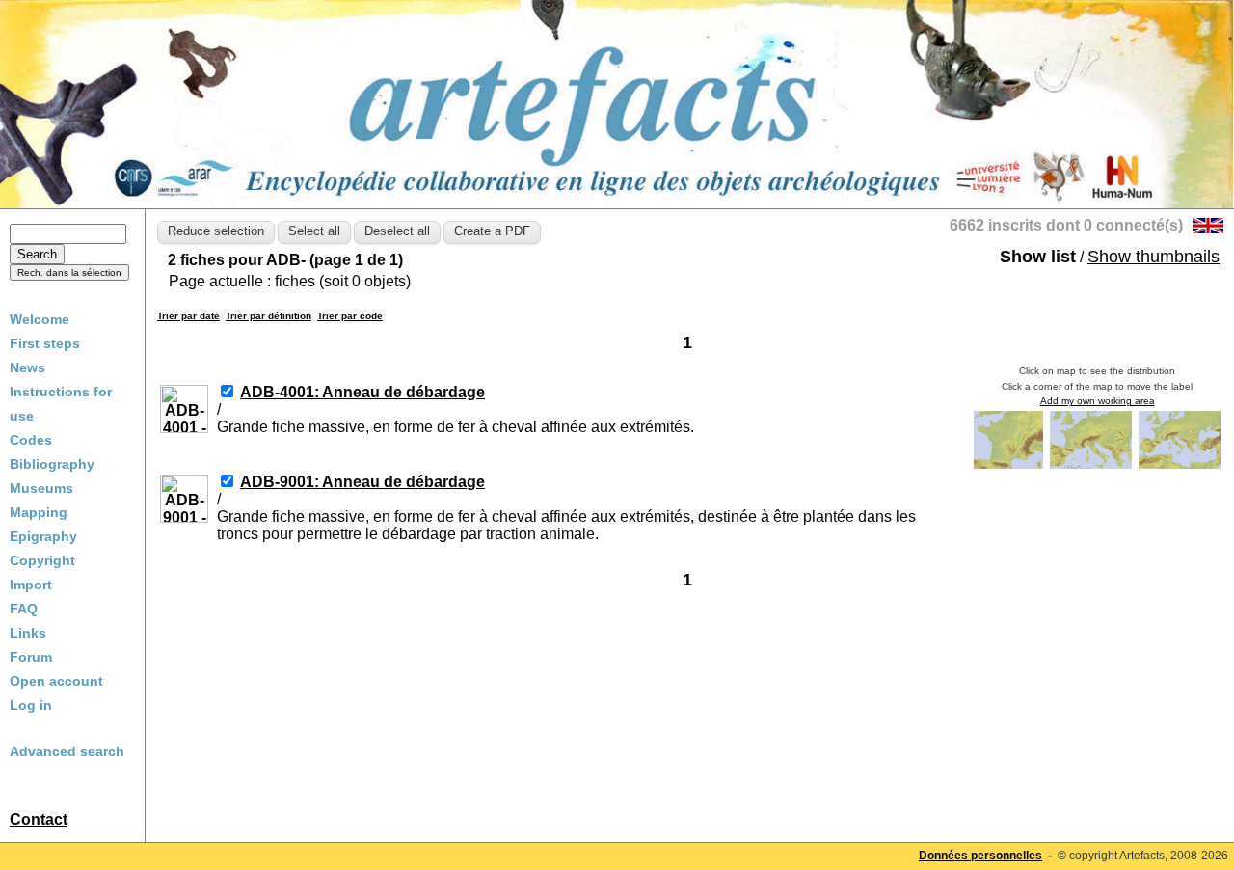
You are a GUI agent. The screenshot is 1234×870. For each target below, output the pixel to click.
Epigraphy (43, 536)
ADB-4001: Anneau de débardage (362, 392)
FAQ (24, 608)
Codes (31, 440)
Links (28, 632)
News (27, 367)
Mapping (38, 512)
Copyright (42, 560)
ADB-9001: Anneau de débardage (362, 482)
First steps (45, 343)
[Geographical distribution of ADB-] (1010, 467)
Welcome (39, 319)
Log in (31, 705)
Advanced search (67, 751)
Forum (31, 657)
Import (31, 584)
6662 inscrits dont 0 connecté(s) (1066, 225)
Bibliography (52, 464)
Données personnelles (980, 855)
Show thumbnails (1153, 256)
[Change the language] (1208, 228)
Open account (56, 681)
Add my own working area (1097, 400)
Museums (41, 488)
